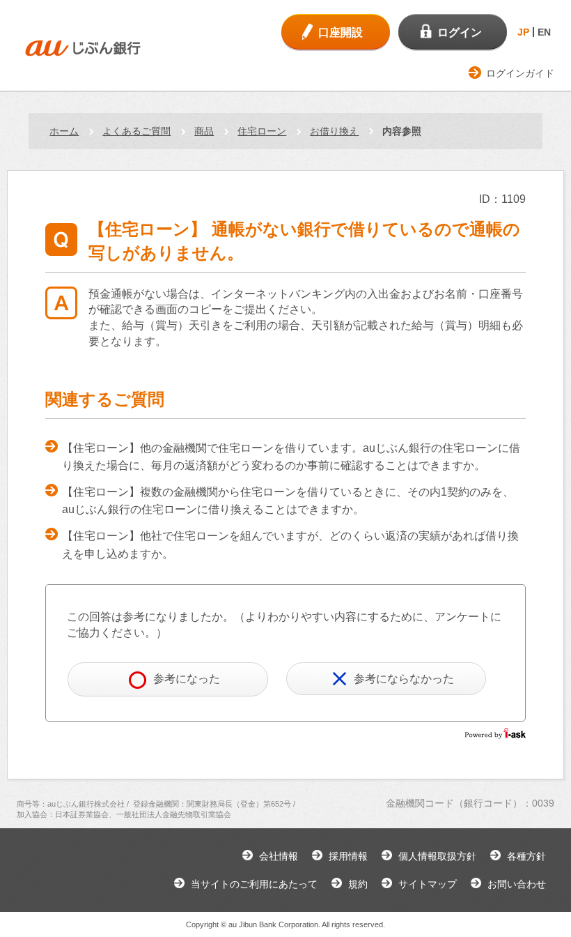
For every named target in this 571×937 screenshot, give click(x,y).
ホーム (64, 131)
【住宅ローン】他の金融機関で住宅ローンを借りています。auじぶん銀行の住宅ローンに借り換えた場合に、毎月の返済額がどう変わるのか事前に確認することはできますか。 (291, 457)
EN (544, 32)
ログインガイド (520, 73)
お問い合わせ (516, 884)
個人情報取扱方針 (437, 856)
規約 (358, 884)
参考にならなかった (404, 679)
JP (523, 32)
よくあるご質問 (136, 131)
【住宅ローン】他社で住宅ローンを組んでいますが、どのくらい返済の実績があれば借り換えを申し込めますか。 (290, 545)
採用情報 (348, 856)
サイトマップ (427, 884)
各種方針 (526, 856)
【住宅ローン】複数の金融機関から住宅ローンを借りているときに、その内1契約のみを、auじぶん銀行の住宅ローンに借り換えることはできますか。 (288, 501)
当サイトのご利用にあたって (254, 884)
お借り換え (334, 131)
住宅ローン (261, 131)
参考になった (186, 679)
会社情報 (278, 856)
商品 (204, 131)
